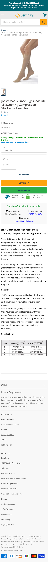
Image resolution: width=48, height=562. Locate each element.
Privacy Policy (6, 539)
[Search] (43, 22)
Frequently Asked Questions (10, 541)
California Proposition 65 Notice (12, 547)
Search (3, 536)
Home (3, 30)
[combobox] (20, 22)
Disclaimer (26, 541)
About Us (4, 544)
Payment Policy (38, 541)
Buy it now (24, 183)
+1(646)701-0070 (7, 434)
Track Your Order (16, 544)
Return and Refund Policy (17, 536)
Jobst (6, 112)
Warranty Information (34, 539)
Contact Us (28, 544)
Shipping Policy (19, 539)
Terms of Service (35, 536)
